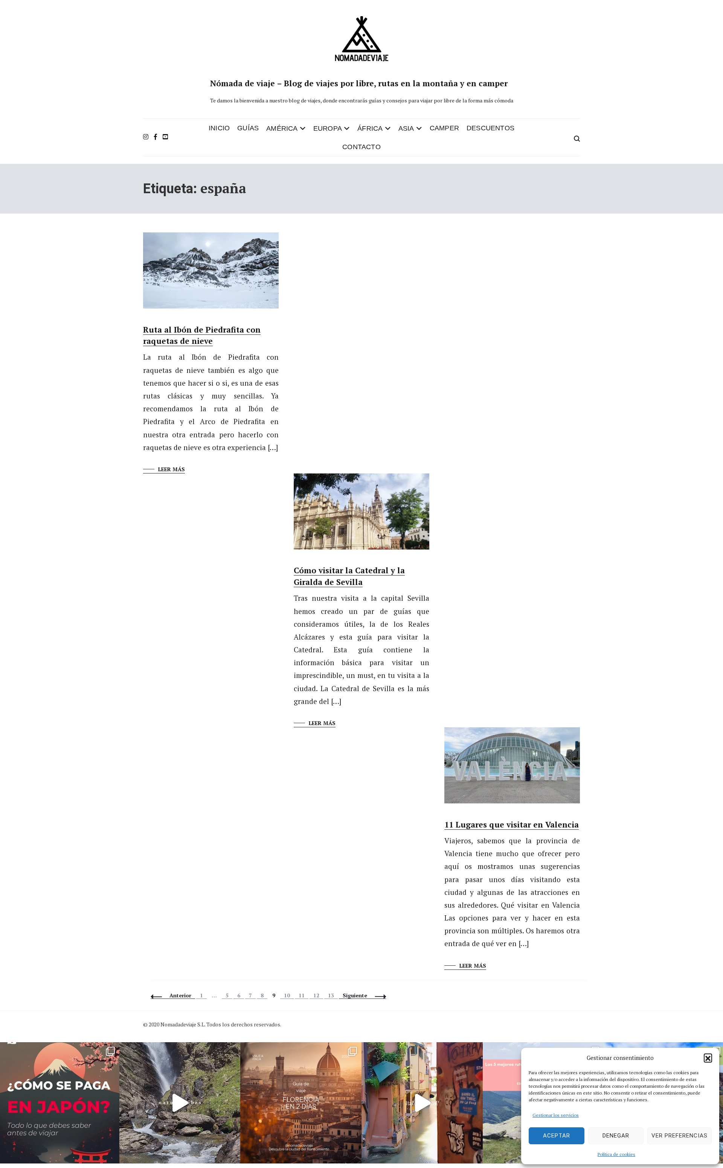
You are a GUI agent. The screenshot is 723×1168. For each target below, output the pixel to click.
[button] (708, 1057)
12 (318, 995)
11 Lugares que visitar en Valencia (511, 824)
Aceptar (556, 1135)
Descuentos (490, 128)
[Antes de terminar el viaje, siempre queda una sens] (422, 1102)
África (370, 128)
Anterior (180, 995)
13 (333, 995)
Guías (248, 128)
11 (303, 995)
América (281, 128)
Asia (406, 128)
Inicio (219, 128)
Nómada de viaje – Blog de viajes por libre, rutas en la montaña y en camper (359, 83)
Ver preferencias (679, 1135)
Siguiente (355, 995)
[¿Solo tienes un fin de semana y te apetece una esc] (301, 1102)
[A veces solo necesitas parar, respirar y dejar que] (180, 1102)
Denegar (615, 1135)
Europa (327, 128)
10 (289, 995)
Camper (444, 128)
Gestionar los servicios (555, 1115)
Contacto (361, 147)
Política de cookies (616, 1154)
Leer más (171, 469)
